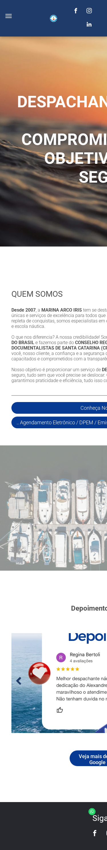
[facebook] (76, 11)
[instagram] (89, 11)
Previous (18, 681)
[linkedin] (89, 25)
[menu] (8, 16)
